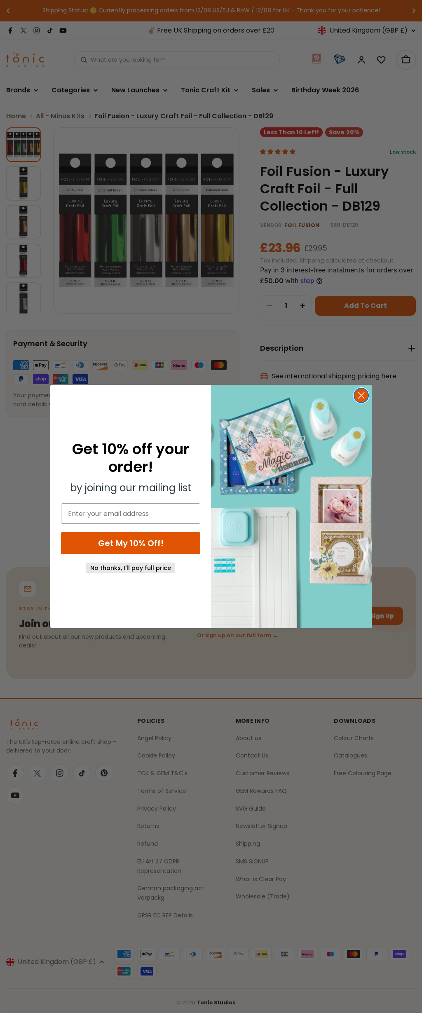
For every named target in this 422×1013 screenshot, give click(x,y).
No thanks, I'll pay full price (130, 568)
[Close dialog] (361, 395)
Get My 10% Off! (131, 543)
